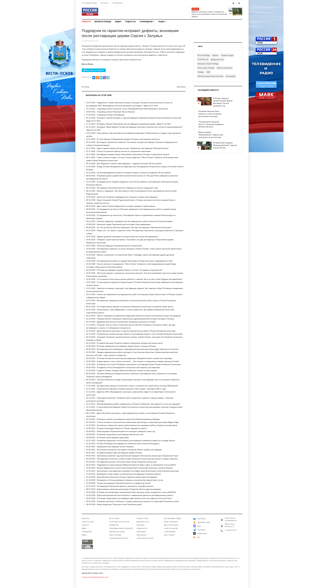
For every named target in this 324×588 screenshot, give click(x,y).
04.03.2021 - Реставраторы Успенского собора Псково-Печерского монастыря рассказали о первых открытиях (132, 459)
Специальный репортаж (118, 538)
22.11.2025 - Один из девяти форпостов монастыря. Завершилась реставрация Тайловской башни (127, 148)
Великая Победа (103, 22)
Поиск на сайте (88, 522)
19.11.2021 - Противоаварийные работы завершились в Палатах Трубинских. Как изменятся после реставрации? (133, 404)
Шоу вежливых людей (172, 518)
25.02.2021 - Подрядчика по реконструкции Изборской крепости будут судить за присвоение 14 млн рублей (131, 465)
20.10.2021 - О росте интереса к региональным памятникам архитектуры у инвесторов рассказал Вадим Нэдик (132, 422)
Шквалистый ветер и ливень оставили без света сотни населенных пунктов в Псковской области (209, 14)
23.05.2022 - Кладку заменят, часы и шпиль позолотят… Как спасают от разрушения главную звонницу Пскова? (132, 361)
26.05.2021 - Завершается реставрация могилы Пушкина (110, 447)
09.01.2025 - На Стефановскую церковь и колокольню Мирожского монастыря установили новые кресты (129, 307)
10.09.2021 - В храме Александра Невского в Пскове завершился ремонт (116, 428)
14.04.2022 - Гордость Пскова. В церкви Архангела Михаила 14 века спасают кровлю (121, 370)
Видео (118, 22)
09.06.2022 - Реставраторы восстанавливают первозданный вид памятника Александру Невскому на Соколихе (132, 349)
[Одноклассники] (97, 77)
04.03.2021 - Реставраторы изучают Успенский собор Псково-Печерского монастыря (121, 462)
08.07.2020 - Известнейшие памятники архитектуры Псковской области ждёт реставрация (123, 489)
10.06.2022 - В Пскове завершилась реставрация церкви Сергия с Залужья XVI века (121, 346)
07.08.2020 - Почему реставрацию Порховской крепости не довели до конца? (118, 483)
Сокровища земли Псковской (121, 528)
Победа (201, 72)
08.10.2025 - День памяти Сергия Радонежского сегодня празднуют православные (120, 206)
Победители (114, 525)
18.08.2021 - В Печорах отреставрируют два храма (107, 437)
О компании (117, 3)
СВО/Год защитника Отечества (210, 76)
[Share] (233, 3)
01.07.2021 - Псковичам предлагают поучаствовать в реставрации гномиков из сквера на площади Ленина (130, 440)
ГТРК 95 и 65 (203, 59)
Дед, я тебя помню (171, 525)
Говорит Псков (142, 518)
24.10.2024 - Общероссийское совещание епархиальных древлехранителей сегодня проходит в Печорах (130, 319)
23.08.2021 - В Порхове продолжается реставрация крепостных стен (115, 434)
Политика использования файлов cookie (95, 577)
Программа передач (89, 3)
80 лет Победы (204, 55)
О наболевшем (169, 531)
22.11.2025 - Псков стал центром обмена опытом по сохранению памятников (118, 151)
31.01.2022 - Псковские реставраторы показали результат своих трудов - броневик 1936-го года (126, 389)
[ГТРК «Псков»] (90, 12)
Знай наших (141, 531)
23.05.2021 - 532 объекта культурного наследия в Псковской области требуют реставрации (124, 450)
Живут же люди (115, 535)
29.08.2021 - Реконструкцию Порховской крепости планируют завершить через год (120, 431)
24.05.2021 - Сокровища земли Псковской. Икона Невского (110, 112)
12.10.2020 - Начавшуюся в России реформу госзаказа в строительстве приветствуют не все (124, 480)
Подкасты (130, 22)
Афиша (215, 55)
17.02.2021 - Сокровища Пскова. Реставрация (105, 115)
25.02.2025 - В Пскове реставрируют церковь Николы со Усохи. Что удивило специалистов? (124, 270)
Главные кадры (227, 55)
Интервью (140, 525)
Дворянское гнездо (117, 531)
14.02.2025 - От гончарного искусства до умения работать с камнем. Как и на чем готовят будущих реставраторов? (134, 279)
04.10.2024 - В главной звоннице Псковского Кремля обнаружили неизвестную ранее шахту (124, 343)
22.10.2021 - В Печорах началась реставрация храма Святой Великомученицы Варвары (123, 419)
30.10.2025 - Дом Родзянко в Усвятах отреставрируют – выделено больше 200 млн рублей (123, 163)
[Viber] (104, 77)
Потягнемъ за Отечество (119, 522)
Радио (161, 22)
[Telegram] (107, 77)
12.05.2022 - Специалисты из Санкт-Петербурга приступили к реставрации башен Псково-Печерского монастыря (133, 364)
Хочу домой (230, 76)
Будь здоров (141, 535)
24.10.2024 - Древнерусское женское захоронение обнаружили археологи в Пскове (121, 322)
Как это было (169, 535)
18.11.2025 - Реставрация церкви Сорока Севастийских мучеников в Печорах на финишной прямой (127, 154)
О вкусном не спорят (145, 538)
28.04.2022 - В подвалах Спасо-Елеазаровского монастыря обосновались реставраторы (123, 367)
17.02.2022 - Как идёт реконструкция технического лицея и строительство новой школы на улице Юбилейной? (132, 386)
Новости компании (224, 68)
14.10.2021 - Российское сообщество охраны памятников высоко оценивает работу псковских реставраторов (131, 425)
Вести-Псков (114, 518)
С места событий (171, 528)
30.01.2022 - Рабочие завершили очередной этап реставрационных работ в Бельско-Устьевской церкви (129, 221)
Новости (86, 22)
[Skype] (100, 77)
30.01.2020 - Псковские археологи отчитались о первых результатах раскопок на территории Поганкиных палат (132, 501)
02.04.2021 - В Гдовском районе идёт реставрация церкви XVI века (114, 453)
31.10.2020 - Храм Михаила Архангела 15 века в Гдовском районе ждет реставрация (121, 477)
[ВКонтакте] (93, 77)
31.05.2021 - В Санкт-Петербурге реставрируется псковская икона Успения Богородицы (122, 444)
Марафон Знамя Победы (208, 64)
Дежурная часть (217, 59)
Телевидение (146, 22)
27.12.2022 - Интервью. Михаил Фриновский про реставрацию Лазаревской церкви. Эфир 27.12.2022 (128, 124)
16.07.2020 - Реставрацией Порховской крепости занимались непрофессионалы (119, 486)
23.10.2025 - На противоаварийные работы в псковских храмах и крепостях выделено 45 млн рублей (128, 173)
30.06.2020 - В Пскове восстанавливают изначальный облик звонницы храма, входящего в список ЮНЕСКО (131, 492)
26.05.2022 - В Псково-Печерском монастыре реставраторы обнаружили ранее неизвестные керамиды (129, 358)
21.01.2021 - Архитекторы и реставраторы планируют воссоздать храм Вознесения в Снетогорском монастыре (132, 471)
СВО (208, 72)
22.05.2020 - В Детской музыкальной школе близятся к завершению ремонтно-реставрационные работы (129, 495)
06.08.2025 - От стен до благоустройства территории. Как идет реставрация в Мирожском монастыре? (129, 227)
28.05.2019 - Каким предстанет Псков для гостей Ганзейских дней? (114, 504)
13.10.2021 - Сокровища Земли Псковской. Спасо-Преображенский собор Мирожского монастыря (127, 109)
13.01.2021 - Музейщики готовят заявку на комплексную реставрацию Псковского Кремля (123, 474)
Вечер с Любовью (171, 522)
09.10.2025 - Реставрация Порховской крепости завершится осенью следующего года (122, 188)
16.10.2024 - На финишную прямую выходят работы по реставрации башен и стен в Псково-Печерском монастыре (134, 334)
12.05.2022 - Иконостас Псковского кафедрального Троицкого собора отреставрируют (122, 197)
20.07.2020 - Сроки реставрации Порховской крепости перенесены (114, 246)
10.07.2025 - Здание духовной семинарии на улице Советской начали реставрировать (122, 237)
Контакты (104, 3)
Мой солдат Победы (206, 68)
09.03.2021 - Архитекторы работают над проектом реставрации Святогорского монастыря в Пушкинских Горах (132, 456)
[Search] (239, 3)
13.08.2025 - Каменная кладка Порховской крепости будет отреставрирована (118, 224)
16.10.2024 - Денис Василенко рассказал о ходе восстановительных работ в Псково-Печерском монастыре (130, 331)
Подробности (142, 528)
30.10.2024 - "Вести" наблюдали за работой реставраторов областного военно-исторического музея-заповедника (133, 316)
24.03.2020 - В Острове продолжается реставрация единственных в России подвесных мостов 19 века (129, 498)
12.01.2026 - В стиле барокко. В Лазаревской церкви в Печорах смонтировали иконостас (123, 139)
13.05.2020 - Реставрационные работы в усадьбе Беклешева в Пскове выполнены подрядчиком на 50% (129, 261)
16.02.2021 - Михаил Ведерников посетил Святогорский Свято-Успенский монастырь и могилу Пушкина (129, 468)
